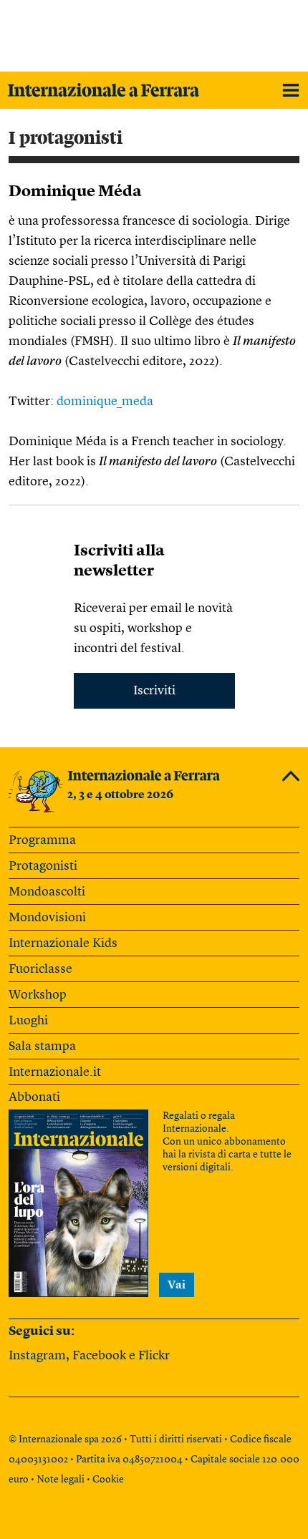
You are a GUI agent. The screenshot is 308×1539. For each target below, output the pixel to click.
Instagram (37, 1355)
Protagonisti (43, 866)
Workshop (38, 995)
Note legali (61, 1480)
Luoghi (28, 1020)
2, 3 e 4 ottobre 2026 (120, 795)
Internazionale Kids (63, 943)
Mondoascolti (47, 891)
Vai (177, 1285)
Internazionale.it (55, 1072)
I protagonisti (65, 138)
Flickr (154, 1355)
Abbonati (34, 1097)
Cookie (108, 1480)
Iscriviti (154, 690)
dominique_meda (105, 401)
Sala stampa (42, 1046)
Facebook (99, 1355)
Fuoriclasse (40, 969)
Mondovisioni (47, 917)
